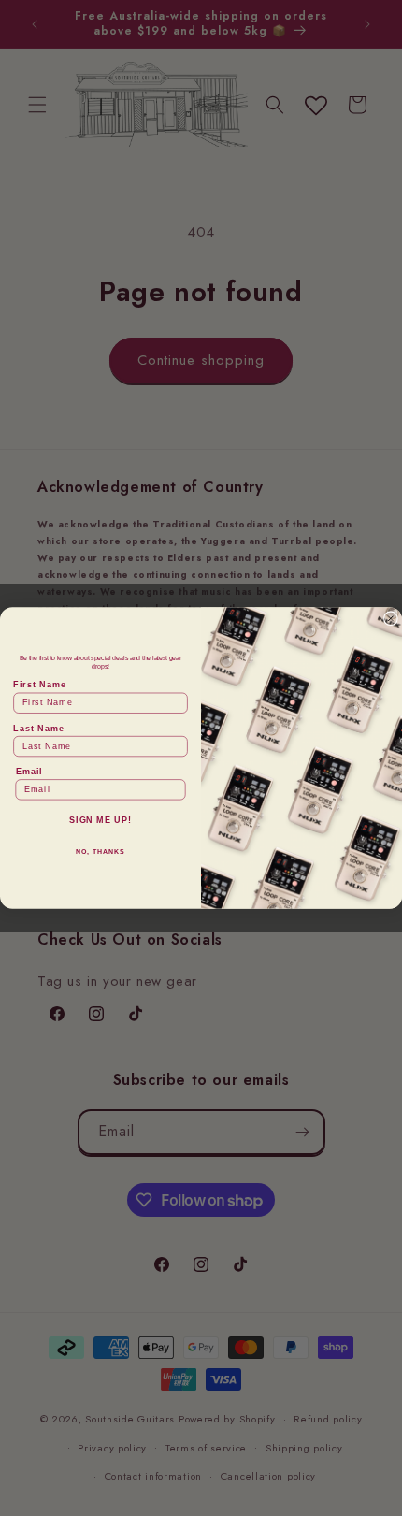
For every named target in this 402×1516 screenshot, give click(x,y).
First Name (39, 685)
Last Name (39, 728)
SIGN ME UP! (100, 820)
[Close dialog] (390, 619)
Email (29, 771)
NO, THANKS (100, 852)
